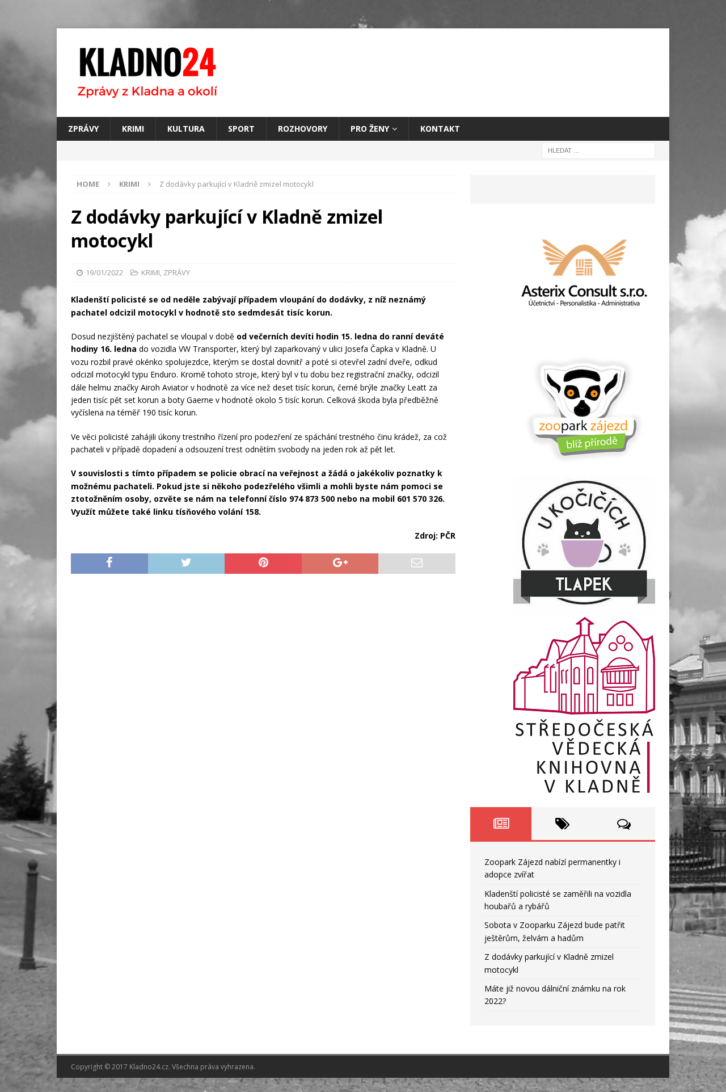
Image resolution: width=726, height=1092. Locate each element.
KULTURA (186, 128)
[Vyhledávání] (598, 150)
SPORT (241, 128)
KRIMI (133, 128)
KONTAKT (440, 128)
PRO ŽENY (370, 128)
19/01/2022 (104, 272)
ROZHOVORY (302, 128)
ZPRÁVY (83, 128)
